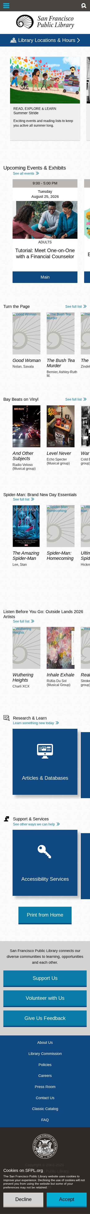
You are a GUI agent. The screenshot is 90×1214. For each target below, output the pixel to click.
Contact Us (45, 1098)
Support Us (45, 978)
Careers (45, 1076)
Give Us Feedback (45, 1018)
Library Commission (45, 1054)
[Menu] (6, 5)
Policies (45, 1065)
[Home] (45, 22)
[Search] (83, 5)
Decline (23, 1199)
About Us (45, 1042)
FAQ (45, 1120)
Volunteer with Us (45, 998)
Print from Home (45, 915)
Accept (66, 1199)
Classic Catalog (45, 1109)
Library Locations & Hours (46, 40)
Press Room (45, 1087)
